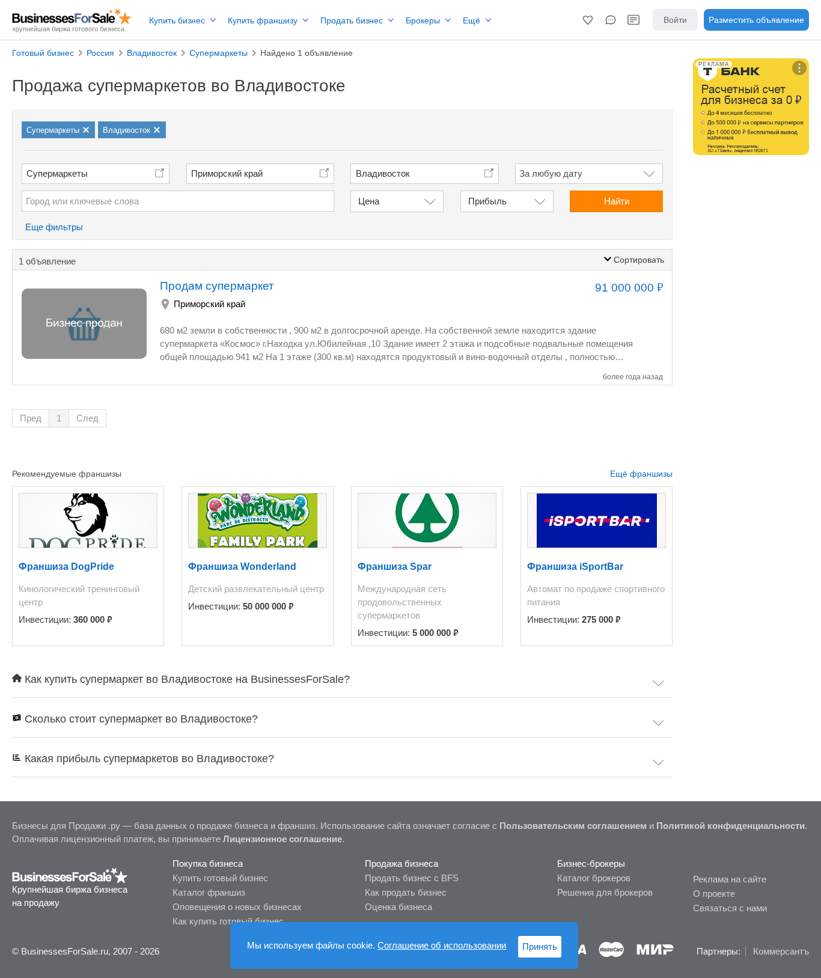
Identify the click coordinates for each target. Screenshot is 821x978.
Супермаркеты (57, 173)
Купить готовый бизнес (220, 878)
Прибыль (487, 201)
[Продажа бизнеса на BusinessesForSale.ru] (70, 875)
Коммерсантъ (781, 951)
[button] (588, 20)
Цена (368, 201)
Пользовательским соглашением (573, 826)
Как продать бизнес (406, 892)
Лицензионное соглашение (282, 839)
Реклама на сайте (729, 879)
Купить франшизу (263, 20)
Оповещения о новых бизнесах (237, 907)
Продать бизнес (351, 20)
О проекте (714, 893)
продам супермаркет (217, 286)
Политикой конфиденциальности (730, 826)
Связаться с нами (730, 908)
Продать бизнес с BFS (412, 878)
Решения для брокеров (605, 892)
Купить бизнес (177, 20)
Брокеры (423, 20)
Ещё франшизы (641, 473)
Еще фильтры (54, 227)
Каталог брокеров (593, 878)
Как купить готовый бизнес (228, 921)
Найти (616, 201)
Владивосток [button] (383, 173)
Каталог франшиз (208, 892)
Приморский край (227, 173)
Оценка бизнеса (398, 907)
